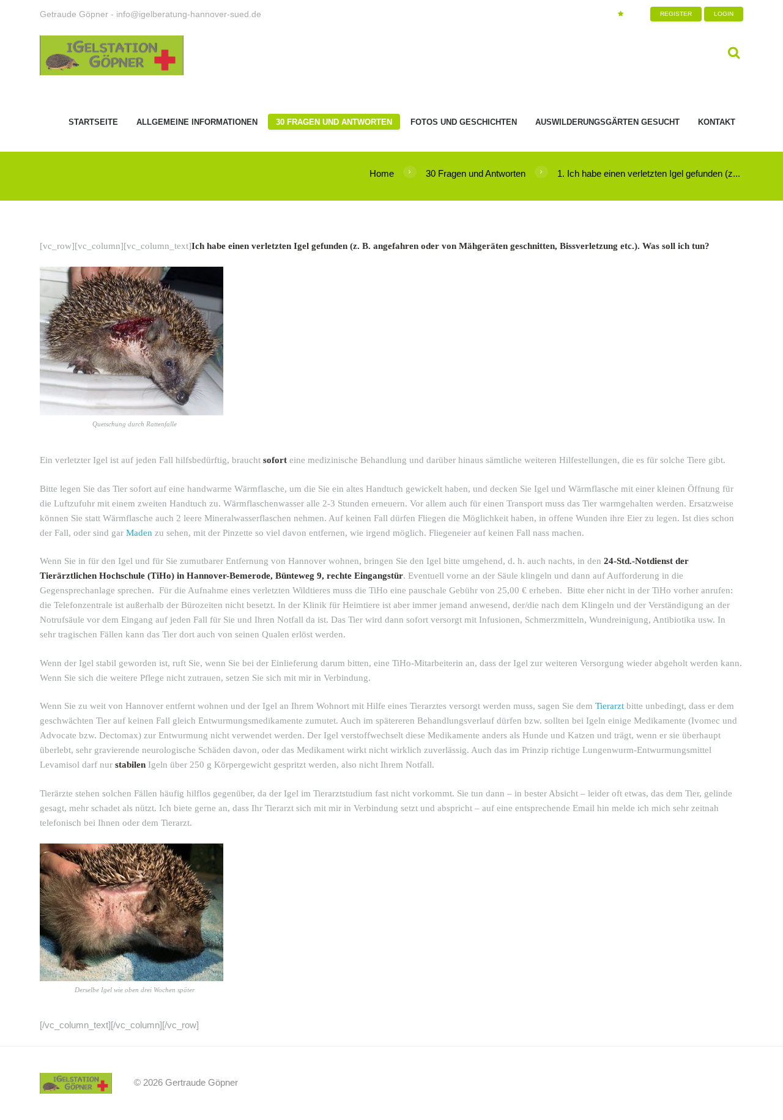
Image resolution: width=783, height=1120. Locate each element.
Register (676, 13)
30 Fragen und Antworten (475, 173)
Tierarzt (609, 706)
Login (723, 13)
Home (381, 173)
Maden (139, 533)
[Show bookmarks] (620, 14)
